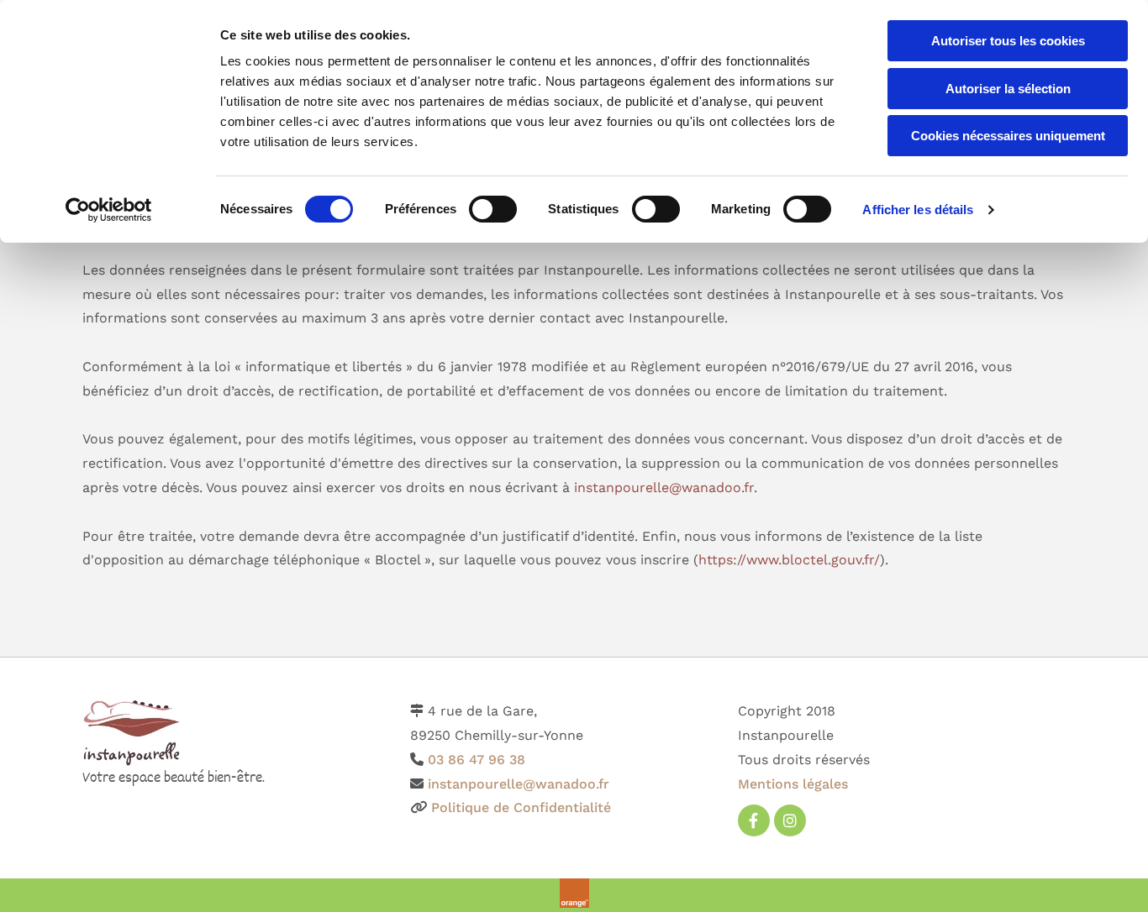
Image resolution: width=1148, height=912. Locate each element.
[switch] (493, 209)
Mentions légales (793, 784)
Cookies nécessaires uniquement (1008, 135)
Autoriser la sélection (1008, 88)
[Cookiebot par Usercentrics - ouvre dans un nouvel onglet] (108, 210)
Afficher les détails (917, 209)
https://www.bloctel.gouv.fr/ (789, 560)
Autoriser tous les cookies (1008, 41)
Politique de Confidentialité (521, 807)
